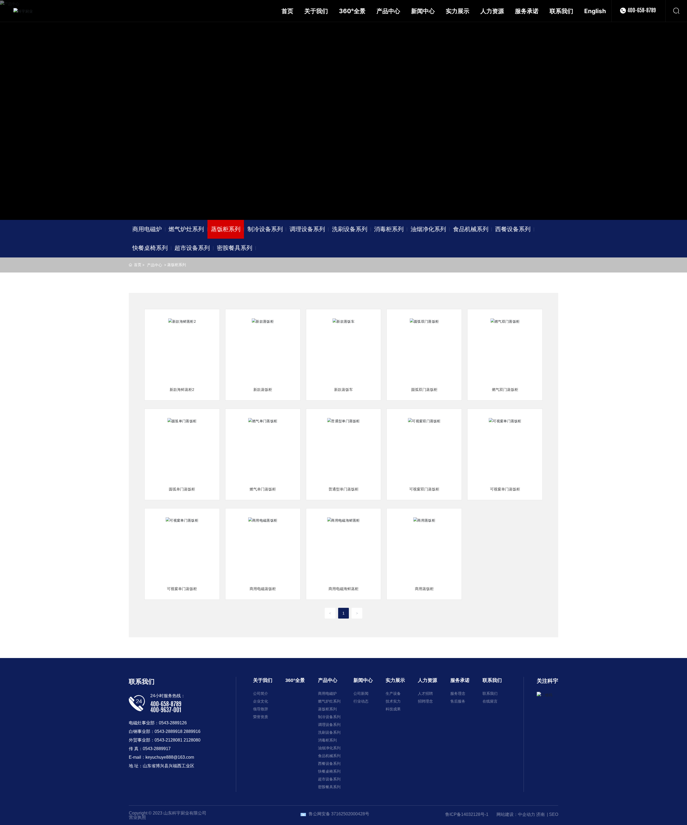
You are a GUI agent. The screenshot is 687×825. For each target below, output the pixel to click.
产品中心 (154, 265)
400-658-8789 (641, 10)
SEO (553, 814)
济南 (540, 814)
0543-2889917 (157, 748)
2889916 (192, 731)
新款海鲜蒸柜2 (182, 389)
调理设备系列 (307, 229)
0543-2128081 (168, 740)
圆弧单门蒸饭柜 (182, 489)
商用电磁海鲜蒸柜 (343, 589)
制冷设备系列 (265, 229)
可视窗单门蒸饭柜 (505, 489)
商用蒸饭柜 (424, 589)
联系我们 (142, 681)
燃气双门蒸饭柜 (505, 389)
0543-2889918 (168, 731)
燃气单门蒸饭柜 (263, 489)
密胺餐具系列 (234, 248)
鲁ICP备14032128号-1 (466, 814)
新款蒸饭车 (343, 389)
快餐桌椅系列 (150, 248)
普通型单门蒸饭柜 (343, 489)
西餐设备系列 (513, 229)
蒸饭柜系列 (225, 229)
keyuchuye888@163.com (169, 757)
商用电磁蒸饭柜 (263, 589)
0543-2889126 (173, 723)
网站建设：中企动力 (515, 814)
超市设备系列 (192, 248)
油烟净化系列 (428, 229)
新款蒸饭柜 (262, 389)
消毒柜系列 (389, 229)
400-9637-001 (165, 710)
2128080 (192, 740)
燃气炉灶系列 (186, 229)
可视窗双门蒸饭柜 (424, 489)
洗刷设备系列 (349, 229)
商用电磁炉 (147, 229)
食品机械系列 (470, 229)
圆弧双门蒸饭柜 (424, 389)
